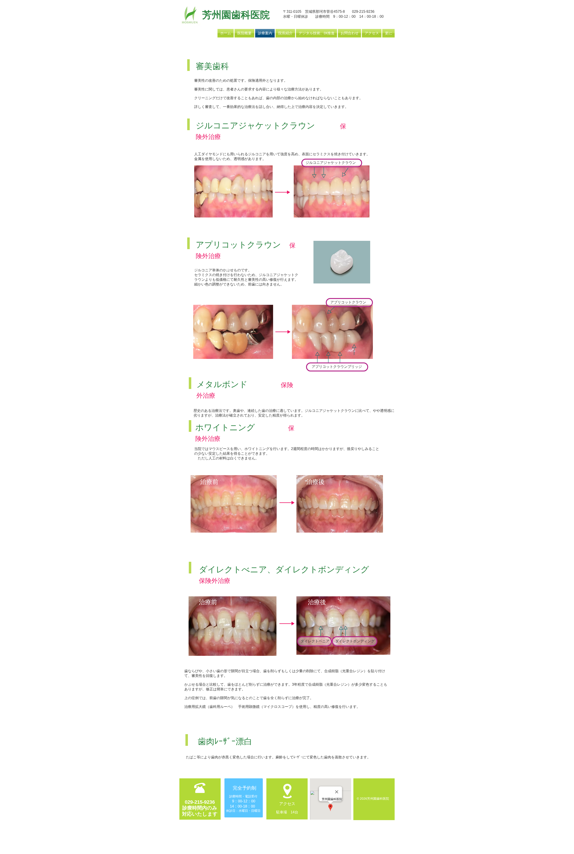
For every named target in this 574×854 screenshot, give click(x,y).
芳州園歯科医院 (236, 15)
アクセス (287, 803)
